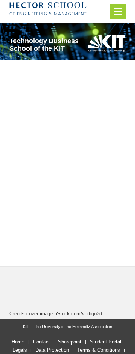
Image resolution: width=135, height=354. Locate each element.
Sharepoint (69, 342)
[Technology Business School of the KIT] (106, 43)
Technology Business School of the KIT (44, 44)
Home (18, 342)
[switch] (101, 11)
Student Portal (105, 342)
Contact (41, 342)
